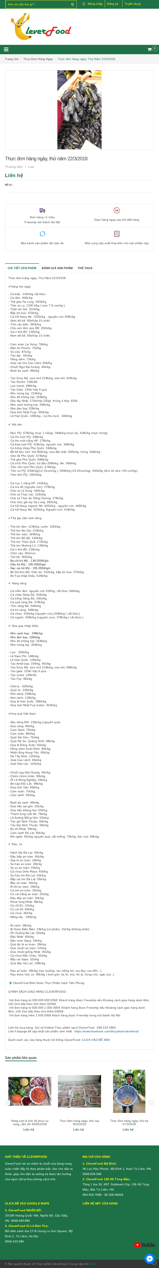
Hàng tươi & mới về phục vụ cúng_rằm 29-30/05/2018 (30, 1122)
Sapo (92, 1264)
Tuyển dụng (133, 3)
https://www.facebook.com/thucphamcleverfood (107, 1031)
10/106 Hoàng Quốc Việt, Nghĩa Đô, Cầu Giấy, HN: (36, 1215)
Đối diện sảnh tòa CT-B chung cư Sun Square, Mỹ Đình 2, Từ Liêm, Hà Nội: (39, 1231)
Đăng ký (112, 3)
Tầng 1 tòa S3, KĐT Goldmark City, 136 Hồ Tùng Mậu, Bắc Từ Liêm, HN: (116, 1184)
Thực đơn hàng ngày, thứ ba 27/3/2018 (129, 1122)
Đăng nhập (95, 3)
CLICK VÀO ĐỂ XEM (96, 1039)
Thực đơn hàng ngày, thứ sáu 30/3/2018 (79, 1122)
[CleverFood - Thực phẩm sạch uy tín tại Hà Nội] (40, 27)
